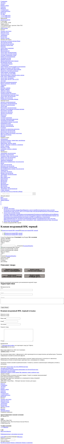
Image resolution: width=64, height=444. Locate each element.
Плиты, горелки (5, 146)
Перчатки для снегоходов (7, 166)
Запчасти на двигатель (7, 112)
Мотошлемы (4, 185)
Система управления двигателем (9, 119)
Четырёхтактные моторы (7, 44)
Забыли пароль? (5, 200)
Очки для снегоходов (6, 164)
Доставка (3, 2)
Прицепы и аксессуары (7, 45)
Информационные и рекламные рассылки (12, 434)
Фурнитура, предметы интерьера (9, 71)
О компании (4, 1)
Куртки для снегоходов (7, 159)
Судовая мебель (5, 65)
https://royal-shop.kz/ (6, 431)
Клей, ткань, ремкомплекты (8, 76)
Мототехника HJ (5, 51)
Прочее (3, 150)
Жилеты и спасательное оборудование (11, 69)
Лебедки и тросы (5, 90)
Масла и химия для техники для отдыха (11, 133)
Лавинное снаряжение (7, 160)
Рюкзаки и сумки (5, 147)
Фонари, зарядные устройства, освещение (12, 144)
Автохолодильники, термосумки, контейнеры (13, 140)
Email (2, 293)
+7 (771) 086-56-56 (5, 15)
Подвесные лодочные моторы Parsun (10, 41)
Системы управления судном (8, 55)
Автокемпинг (4, 139)
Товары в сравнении (27, 442)
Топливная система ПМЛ (7, 120)
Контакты (3, 12)
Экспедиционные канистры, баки (10, 95)
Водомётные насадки (6, 62)
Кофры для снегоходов (7, 97)
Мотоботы (3, 183)
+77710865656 (4, 427)
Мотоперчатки (4, 184)
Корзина (3, 409)
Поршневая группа (6, 123)
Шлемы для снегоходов (7, 173)
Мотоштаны (4, 181)
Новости (3, 383)
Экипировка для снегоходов (8, 153)
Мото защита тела (5, 177)
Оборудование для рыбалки (8, 72)
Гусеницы (3, 127)
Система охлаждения (6, 117)
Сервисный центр (5, 11)
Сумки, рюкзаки (5, 190)
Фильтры (3, 136)
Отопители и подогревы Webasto (9, 99)
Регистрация (4, 198)
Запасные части (5, 400)
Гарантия (3, 7)
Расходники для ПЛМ (6, 110)
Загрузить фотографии (8, 345)
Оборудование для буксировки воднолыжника (13, 66)
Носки (2, 163)
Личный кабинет (5, 410)
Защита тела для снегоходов (8, 157)
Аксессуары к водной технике (9, 53)
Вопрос (3, 297)
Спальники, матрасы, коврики (9, 149)
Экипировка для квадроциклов (9, 188)
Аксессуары (4, 106)
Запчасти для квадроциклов (8, 102)
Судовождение (5, 9)
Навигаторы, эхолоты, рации (8, 143)
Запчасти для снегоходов (7, 126)
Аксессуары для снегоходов (8, 96)
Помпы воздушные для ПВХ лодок (10, 68)
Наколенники (4, 178)
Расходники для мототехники (8, 107)
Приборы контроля (6, 59)
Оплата (3, 4)
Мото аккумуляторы (6, 134)
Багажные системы (6, 141)
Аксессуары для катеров (7, 78)
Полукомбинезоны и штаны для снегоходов (12, 168)
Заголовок (3, 324)
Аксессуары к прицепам (7, 48)
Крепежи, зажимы (5, 88)
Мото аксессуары (5, 187)
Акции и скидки (5, 406)
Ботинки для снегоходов (7, 154)
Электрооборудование (6, 63)
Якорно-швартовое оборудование (9, 61)
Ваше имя (3, 318)
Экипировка (4, 403)
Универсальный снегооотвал (8, 93)
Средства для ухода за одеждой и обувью (11, 191)
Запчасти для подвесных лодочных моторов (12, 109)
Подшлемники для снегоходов (9, 167)
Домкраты (3, 85)
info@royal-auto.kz (5, 19)
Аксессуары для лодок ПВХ (8, 73)
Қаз (4, 14)
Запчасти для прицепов (7, 124)
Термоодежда (4, 170)
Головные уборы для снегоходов (9, 156)
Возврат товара (5, 5)
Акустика (3, 80)
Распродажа (25, 366)
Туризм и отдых (5, 402)
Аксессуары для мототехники (8, 52)
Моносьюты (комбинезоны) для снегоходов (12, 161)
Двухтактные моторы (6, 42)
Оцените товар (5, 327)
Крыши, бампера (5, 89)
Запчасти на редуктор (6, 113)
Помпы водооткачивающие (8, 56)
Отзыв (2, 341)
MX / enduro (4, 176)
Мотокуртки (4, 180)
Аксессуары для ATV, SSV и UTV (10, 79)
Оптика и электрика (6, 92)
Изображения (4, 343)
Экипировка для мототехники (9, 174)
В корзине (28, 245)
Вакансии (3, 8)
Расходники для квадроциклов (9, 103)
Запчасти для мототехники (8, 105)
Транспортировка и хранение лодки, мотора (12, 75)
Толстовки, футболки (6, 171)
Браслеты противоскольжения (9, 82)
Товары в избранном (15, 442)
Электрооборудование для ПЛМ (9, 122)
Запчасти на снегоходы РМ (8, 130)
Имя (2, 288)
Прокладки (4, 115)
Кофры (2, 86)
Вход (2, 197)
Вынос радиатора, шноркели (8, 83)
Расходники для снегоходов (8, 132)
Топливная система (6, 58)
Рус (1, 14)
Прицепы (3, 46)
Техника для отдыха (9, 208)
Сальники (3, 116)
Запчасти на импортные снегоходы (10, 129)
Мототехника (4, 49)
